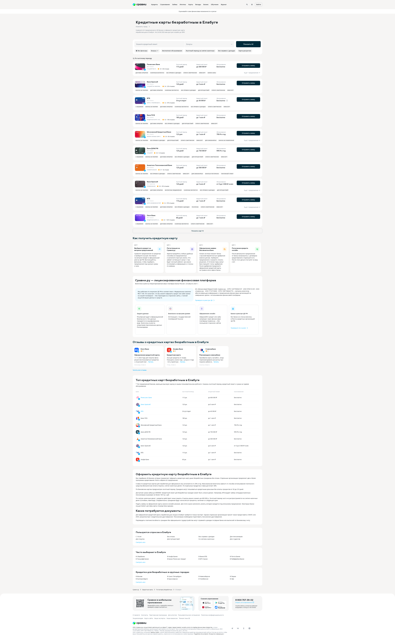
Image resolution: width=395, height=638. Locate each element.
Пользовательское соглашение (189, 615)
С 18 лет (139, 537)
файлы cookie (155, 632)
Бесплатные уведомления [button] (173, 190)
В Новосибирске (204, 576)
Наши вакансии (172, 618)
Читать (150, 362)
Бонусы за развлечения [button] (226, 140)
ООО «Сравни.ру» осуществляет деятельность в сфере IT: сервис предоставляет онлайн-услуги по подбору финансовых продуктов (172, 627)
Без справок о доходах (206, 537)
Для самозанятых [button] (210, 140)
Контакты (144, 615)
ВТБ (142, 411)
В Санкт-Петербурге (174, 576)
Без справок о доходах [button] (174, 72)
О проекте (136, 615)
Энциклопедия (138, 618)
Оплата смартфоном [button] (190, 72)
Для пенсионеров (236, 537)
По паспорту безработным (164, 589)
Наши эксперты (159, 618)
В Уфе (232, 579)
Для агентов (172, 615)
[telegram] (232, 628)
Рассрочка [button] (195, 207)
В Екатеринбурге (142, 579)
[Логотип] (139, 623)
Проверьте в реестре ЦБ (204, 300)
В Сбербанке (140, 556)
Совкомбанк (211, 349)
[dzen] (249, 628)
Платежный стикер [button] (227, 173)
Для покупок (140, 539)
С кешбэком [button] (139, 106)
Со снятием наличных (206, 539)
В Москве (139, 576)
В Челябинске (203, 579)
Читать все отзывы (139, 370)
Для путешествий (173, 539)
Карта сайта (148, 618)
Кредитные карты (147, 589)
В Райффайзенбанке (237, 559)
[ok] (244, 628)
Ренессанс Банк (146, 397)
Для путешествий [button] (203, 90)
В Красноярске (172, 579)
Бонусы (153, 51)
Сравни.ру (136, 589)
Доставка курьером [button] (142, 72)
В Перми (233, 576)
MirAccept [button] (202, 72)
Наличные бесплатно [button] (157, 72)
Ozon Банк (145, 349)
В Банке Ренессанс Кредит (176, 559)
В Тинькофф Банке (142, 559)
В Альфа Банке (172, 556)
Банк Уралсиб (145, 404)
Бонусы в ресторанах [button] (212, 173)
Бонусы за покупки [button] (142, 90)
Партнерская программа (158, 615)
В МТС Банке (203, 559)
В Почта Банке (235, 556)
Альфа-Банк (178, 349)
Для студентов (235, 539)
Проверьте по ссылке (238, 328)
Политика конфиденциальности (212, 615)
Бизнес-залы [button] (212, 72)
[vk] (238, 628)
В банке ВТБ (203, 556)
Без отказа (171, 537)
